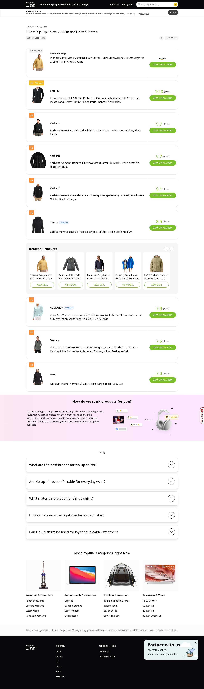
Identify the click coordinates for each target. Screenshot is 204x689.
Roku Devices (150, 600)
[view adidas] (38, 224)
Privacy (58, 666)
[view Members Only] (99, 263)
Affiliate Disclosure (36, 37)
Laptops (69, 600)
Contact (58, 656)
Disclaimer (60, 676)
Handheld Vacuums (36, 615)
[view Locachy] (38, 95)
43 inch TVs (148, 610)
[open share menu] (161, 38)
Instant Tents (110, 605)
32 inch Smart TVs (152, 615)
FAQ (57, 661)
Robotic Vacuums (35, 600)
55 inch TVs (148, 605)
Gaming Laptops (73, 605)
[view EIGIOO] (156, 263)
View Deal (42, 284)
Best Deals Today (107, 656)
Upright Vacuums (35, 605)
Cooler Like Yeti (112, 615)
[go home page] (31, 4)
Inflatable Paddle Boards (116, 600)
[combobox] (157, 4)
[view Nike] (38, 377)
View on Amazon (162, 64)
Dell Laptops (71, 615)
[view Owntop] (127, 263)
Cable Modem (72, 610)
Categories (128, 4)
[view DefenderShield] (70, 263)
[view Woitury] (38, 344)
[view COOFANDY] (38, 312)
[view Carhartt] (38, 127)
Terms (58, 671)
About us (114, 4)
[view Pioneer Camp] (38, 62)
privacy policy (144, 14)
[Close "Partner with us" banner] (196, 643)
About (58, 651)
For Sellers (104, 651)
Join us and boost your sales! (163, 654)
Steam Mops (32, 610)
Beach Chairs (110, 610)
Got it (173, 12)
